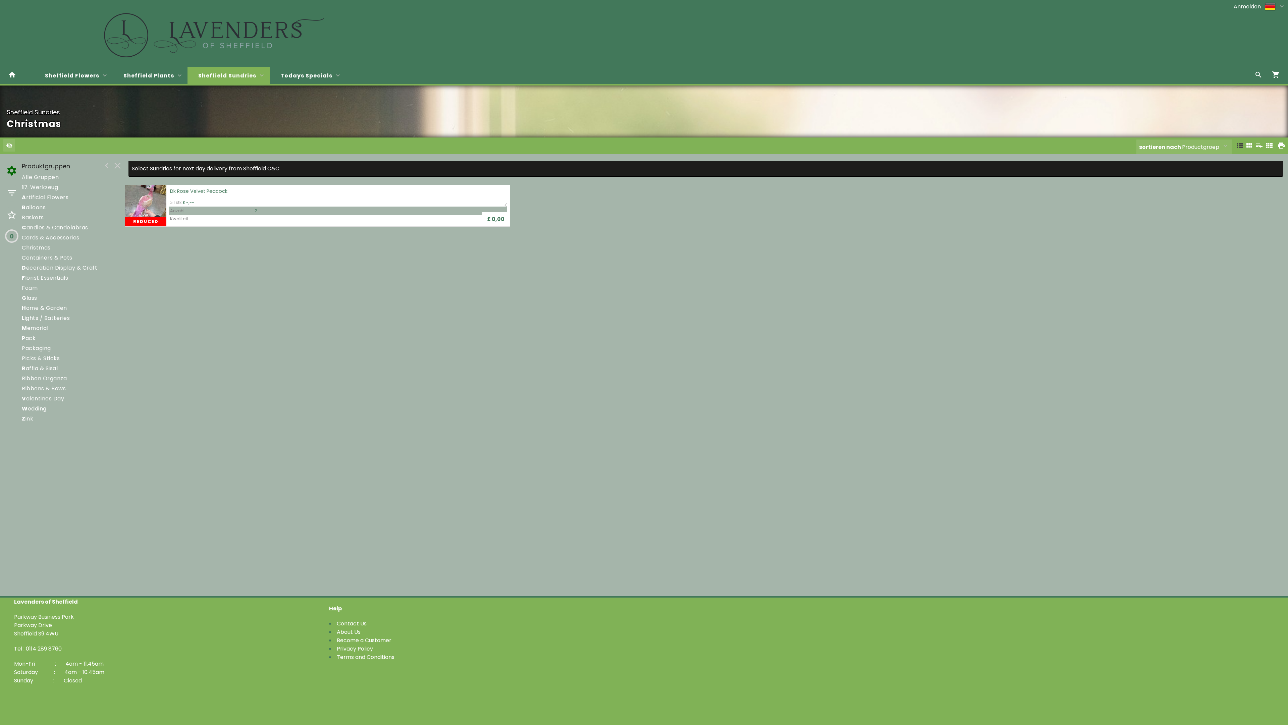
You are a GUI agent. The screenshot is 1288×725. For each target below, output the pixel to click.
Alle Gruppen (40, 177)
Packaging (36, 348)
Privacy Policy (355, 649)
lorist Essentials (45, 278)
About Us (349, 632)
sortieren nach (1160, 147)
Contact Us (352, 623)
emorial (35, 328)
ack (29, 338)
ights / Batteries (46, 318)
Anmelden (1247, 6)
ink (27, 419)
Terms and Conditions (365, 657)
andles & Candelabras (55, 227)
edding (34, 408)
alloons (34, 207)
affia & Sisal (40, 368)
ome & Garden (44, 308)
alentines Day (43, 398)
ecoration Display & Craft (59, 268)
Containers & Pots (47, 258)
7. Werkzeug (40, 187)
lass (29, 298)
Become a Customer (364, 640)
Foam (30, 288)
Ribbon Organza (44, 378)
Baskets (33, 217)
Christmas (36, 248)
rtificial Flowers (45, 197)
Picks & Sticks (41, 358)
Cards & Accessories (50, 237)
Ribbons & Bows (44, 388)
